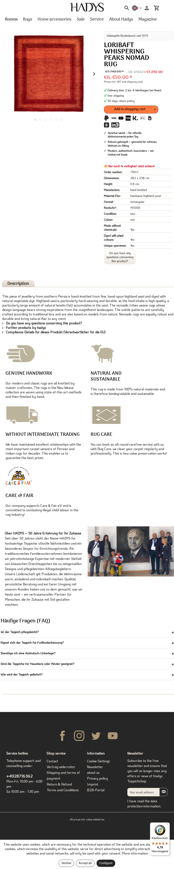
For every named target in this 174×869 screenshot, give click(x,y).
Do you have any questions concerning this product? (119, 257)
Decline (66, 863)
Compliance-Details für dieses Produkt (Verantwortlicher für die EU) (55, 332)
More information (135, 853)
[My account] (146, 8)
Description (18, 283)
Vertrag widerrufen (61, 766)
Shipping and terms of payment (63, 775)
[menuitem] (125, 8)
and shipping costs (132, 81)
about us (93, 772)
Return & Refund (59, 784)
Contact (52, 761)
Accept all (85, 863)
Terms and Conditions (63, 790)
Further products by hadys (25, 327)
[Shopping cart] (156, 8)
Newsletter (95, 766)
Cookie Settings (98, 761)
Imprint (92, 784)
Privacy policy (97, 778)
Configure (105, 863)
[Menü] (167, 825)
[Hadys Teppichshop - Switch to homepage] (87, 7)
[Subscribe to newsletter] (163, 792)
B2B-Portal (95, 790)
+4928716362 (19, 776)
